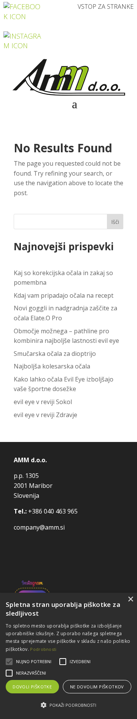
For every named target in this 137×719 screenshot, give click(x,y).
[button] (68, 705)
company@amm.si (39, 527)
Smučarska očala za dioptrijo (55, 353)
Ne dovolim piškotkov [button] (97, 687)
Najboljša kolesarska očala (52, 366)
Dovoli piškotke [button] (32, 687)
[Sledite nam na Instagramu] (23, 40)
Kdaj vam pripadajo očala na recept (63, 295)
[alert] (68, 656)
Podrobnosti (43, 649)
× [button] (130, 599)
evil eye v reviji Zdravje (45, 415)
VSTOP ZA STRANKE (106, 6)
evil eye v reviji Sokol (43, 402)
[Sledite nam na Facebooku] (23, 10)
